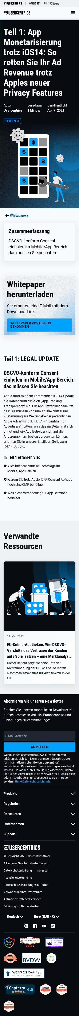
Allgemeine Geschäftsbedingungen (26, 863)
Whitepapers (19, 215)
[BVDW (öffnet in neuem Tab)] (31, 958)
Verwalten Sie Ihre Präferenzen (23, 892)
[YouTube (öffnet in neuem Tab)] (44, 925)
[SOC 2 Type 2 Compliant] (61, 989)
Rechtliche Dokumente (18, 877)
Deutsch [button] (13, 917)
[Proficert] (45, 989)
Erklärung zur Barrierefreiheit (22, 906)
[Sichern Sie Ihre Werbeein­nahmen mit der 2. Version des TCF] (54, 942)
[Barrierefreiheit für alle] (24, 973)
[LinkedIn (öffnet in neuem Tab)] (52, 925)
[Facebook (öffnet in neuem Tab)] (35, 925)
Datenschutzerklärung (18, 870)
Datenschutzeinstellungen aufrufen (26, 884)
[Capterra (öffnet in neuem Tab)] (19, 989)
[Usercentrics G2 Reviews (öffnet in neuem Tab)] (30, 942)
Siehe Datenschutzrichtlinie (32, 781)
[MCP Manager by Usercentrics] (51, 3)
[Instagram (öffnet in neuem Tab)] (26, 925)
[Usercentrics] (13, 3)
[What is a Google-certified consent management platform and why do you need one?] (9, 942)
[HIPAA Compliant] (9, 1006)
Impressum (43, 870)
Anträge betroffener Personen (22, 899)
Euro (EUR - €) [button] (44, 917)
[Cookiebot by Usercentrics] (34, 3)
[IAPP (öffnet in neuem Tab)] (51, 958)
